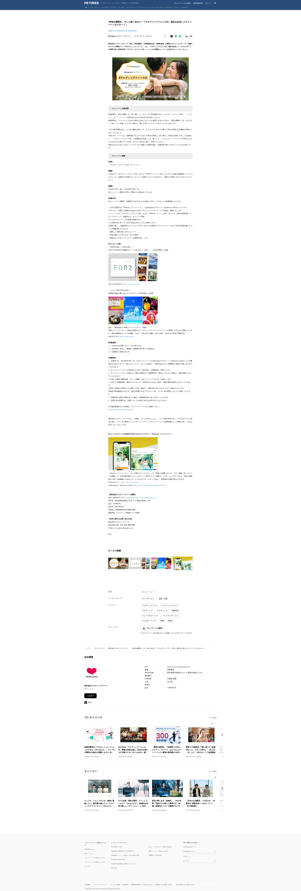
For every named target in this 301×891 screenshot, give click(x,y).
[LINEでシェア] (180, 36)
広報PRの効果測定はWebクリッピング (123, 864)
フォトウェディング (170, 616)
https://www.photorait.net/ (129, 482)
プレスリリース (99, 648)
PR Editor (114, 868)
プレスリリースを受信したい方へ (95, 858)
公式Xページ (187, 856)
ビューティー (132, 7)
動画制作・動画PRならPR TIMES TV (122, 851)
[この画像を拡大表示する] (118, 563)
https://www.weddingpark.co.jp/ (145, 497)
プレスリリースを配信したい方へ (95, 862)
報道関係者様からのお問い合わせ (141, 885)
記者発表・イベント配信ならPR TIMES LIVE (125, 855)
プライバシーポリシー (100, 885)
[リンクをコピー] (191, 36)
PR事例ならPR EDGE (155, 855)
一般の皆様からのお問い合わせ (185, 885)
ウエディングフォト (150, 605)
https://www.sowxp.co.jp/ (131, 284)
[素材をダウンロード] (186, 36)
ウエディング (147, 610)
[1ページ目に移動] (211, 723)
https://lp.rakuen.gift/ (126, 336)
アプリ (113, 7)
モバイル (105, 7)
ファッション (144, 7)
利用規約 (125, 885)
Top (85, 7)
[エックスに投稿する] (171, 36)
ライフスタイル (157, 7)
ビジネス (168, 7)
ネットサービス (148, 599)
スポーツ (185, 7)
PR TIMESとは (89, 849)
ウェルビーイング (149, 621)
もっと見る (213, 717)
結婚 (162, 621)
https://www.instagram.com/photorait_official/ (150, 485)
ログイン (208, 3)
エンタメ (121, 7)
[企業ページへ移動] (91, 673)
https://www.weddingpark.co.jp (178, 667)
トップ (88, 648)
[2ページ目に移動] (212, 723)
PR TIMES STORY (116, 847)
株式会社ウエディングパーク (118, 648)
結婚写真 (175, 610)
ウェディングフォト (170, 605)
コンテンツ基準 (115, 885)
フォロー (90, 696)
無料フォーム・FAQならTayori (158, 851)
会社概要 (87, 885)
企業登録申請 (198, 3)
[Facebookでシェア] (176, 36)
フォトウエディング (150, 616)
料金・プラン (89, 854)
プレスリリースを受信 (182, 3)
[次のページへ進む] (223, 735)
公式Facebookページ (190, 847)
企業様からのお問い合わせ (163, 885)
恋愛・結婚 (163, 599)
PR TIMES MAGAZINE (118, 860)
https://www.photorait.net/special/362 (122, 31)
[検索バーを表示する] (215, 3)
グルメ (176, 7)
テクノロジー (94, 7)
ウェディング (162, 610)
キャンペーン (147, 592)
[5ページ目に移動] (216, 723)
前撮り (170, 621)
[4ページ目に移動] (215, 723)
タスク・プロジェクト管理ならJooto (160, 847)
